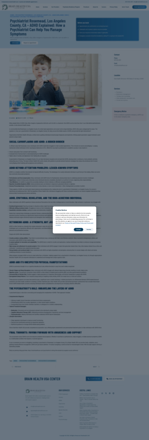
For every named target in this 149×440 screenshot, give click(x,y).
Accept (78, 229)
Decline (89, 229)
